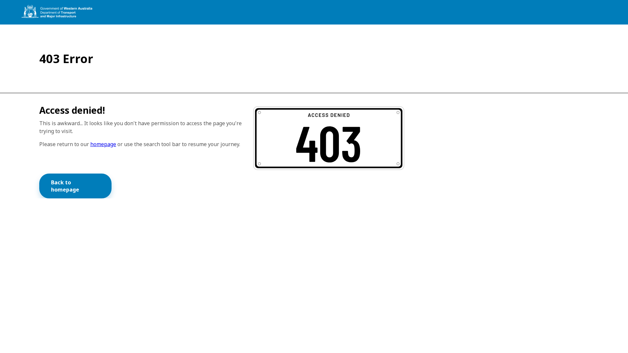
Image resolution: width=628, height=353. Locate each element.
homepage (103, 144)
